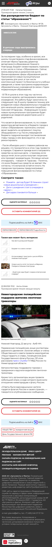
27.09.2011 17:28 (7, 10)
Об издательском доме (14, 451)
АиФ (24, 339)
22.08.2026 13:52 (8, 286)
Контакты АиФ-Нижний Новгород (19, 465)
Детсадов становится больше (21, 192)
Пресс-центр (35, 451)
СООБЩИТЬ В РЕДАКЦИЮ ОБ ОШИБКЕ (20, 469)
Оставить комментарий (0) (26, 211)
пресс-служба (20, 361)
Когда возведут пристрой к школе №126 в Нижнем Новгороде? (27, 257)
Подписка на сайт (11, 462)
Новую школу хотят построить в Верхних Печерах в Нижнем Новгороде (27, 265)
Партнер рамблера (23, 535)
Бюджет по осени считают (21, 249)
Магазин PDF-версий (23, 455)
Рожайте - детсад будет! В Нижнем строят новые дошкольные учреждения (26, 183)
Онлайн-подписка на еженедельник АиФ (23, 458)
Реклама (6, 455)
